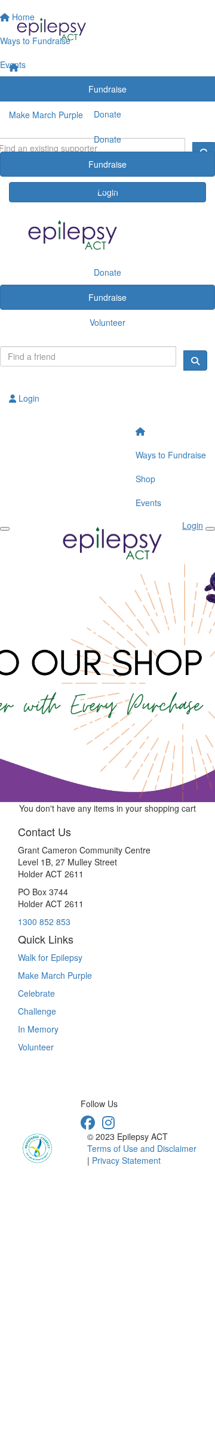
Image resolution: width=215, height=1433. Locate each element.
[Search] (195, 360)
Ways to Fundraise (171, 455)
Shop (145, 479)
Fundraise (107, 164)
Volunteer (107, 189)
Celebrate (36, 993)
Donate (107, 139)
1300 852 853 (44, 921)
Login (27, 398)
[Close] (210, 529)
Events (148, 503)
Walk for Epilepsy (41, 91)
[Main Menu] (5, 529)
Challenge (37, 1011)
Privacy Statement (126, 1160)
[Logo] (107, 28)
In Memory (38, 1029)
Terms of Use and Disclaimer (141, 1148)
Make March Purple (46, 115)
